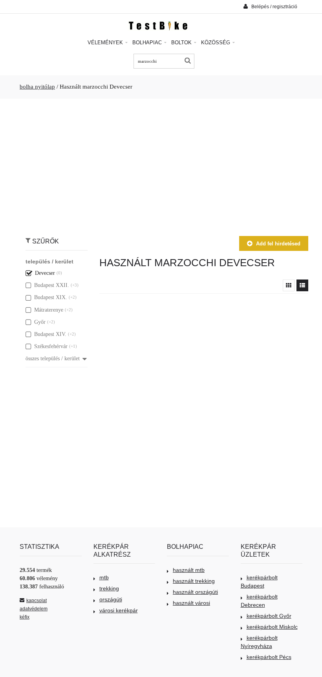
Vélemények (106, 42)
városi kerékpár (118, 610)
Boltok (182, 42)
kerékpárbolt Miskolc (272, 627)
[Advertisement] (161, 163)
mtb (104, 577)
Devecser (45, 273)
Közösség (216, 42)
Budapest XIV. (50, 334)
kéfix (24, 617)
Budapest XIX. (50, 297)
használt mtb (189, 570)
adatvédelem (34, 609)
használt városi (191, 603)
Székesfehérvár (51, 346)
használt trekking (194, 581)
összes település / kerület (53, 358)
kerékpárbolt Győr (269, 616)
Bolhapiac (147, 42)
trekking (109, 588)
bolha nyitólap (37, 86)
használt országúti (195, 592)
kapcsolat (36, 600)
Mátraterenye (48, 310)
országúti (110, 599)
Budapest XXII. (51, 285)
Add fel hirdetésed (278, 244)
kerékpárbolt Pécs (269, 657)
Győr (40, 322)
